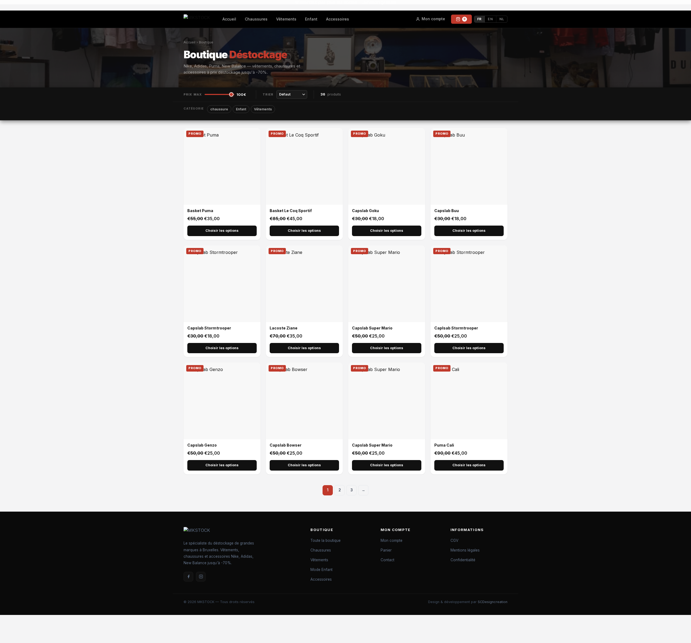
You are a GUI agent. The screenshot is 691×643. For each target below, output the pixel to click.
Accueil (229, 19)
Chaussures (256, 19)
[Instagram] (201, 576)
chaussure (219, 109)
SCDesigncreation (492, 602)
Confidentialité (462, 560)
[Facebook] (188, 576)
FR (479, 19)
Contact (387, 560)
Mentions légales (465, 550)
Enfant (311, 19)
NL (501, 19)
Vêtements (286, 19)
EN (490, 19)
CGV (454, 540)
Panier (386, 550)
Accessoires (337, 19)
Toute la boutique (325, 540)
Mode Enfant (321, 569)
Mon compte (391, 540)
